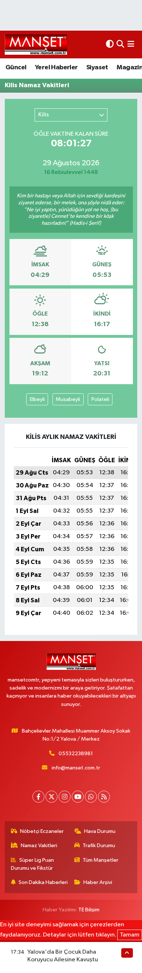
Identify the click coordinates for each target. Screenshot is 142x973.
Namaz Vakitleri (39, 845)
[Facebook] (38, 797)
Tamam (129, 935)
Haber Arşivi (97, 882)
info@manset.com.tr (76, 768)
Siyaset (97, 67)
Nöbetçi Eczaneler (42, 831)
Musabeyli (68, 399)
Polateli (100, 399)
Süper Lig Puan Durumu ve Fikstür (32, 864)
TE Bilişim (88, 909)
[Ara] (120, 44)
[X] (52, 797)
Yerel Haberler (56, 67)
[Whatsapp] (91, 797)
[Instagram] (65, 797)
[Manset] (36, 44)
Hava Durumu (99, 831)
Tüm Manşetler (100, 860)
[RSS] (104, 797)
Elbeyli (37, 399)
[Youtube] (78, 797)
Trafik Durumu (99, 845)
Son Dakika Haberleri (43, 882)
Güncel (15, 67)
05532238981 (76, 753)
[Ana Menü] (130, 44)
